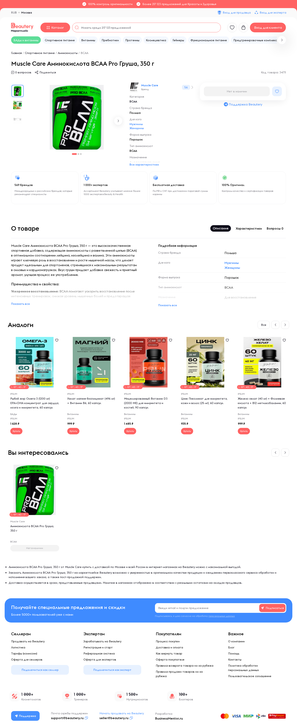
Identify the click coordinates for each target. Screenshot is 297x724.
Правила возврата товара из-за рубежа (184, 665)
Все (263, 325)
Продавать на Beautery (28, 641)
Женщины (137, 128)
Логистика (18, 647)
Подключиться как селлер (40, 670)
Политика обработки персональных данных (243, 668)
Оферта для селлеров (26, 659)
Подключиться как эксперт (112, 670)
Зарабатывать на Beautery (102, 641)
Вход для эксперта (273, 12)
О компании (236, 641)
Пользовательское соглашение (249, 676)
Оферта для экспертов (99, 659)
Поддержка (27, 716)
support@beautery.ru (67, 718)
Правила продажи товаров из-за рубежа (179, 674)
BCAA (84, 53)
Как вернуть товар (169, 653)
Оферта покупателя (170, 659)
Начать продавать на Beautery (121, 713)
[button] (282, 40)
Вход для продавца (237, 12)
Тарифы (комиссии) (24, 653)
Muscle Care (149, 85)
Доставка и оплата (169, 647)
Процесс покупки (168, 641)
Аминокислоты (68, 53)
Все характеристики (144, 164)
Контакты (234, 659)
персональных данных (222, 615)
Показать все (20, 304)
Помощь (233, 653)
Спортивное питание (40, 53)
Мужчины (136, 124)
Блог (231, 647)
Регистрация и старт (98, 647)
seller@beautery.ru (113, 718)
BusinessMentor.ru (169, 718)
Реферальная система (99, 653)
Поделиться (47, 72)
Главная (16, 53)
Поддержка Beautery (245, 104)
